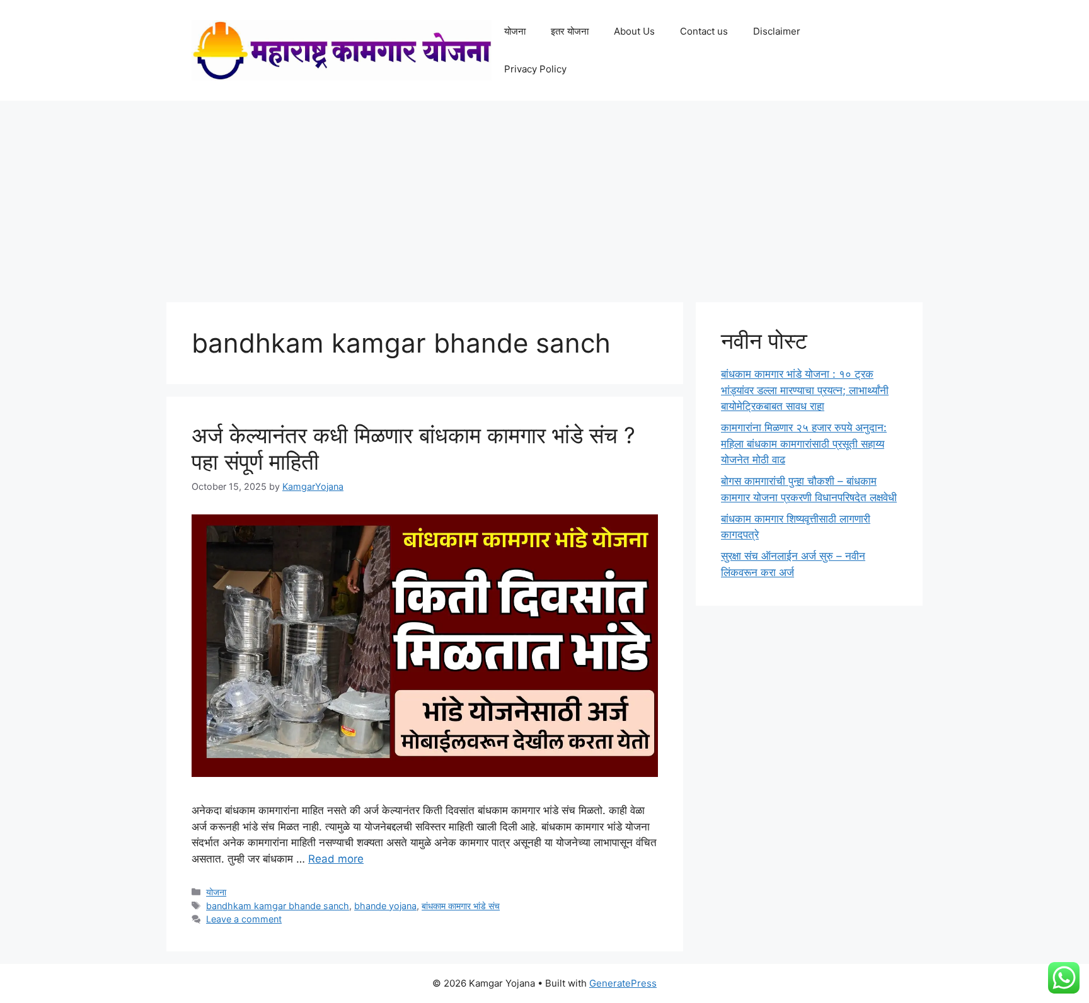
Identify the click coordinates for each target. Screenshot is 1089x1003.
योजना (515, 31)
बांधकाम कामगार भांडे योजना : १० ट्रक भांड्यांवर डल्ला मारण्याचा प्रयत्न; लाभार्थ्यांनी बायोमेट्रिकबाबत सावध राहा (805, 390)
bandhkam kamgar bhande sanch (277, 905)
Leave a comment (244, 919)
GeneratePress (623, 983)
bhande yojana (385, 905)
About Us (634, 31)
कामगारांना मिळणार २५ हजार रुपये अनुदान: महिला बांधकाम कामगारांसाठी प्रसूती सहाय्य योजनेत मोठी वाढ (804, 443)
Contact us (704, 31)
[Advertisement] (544, 195)
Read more (336, 859)
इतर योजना (570, 31)
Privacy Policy (535, 69)
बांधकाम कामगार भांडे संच (461, 905)
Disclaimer (776, 31)
